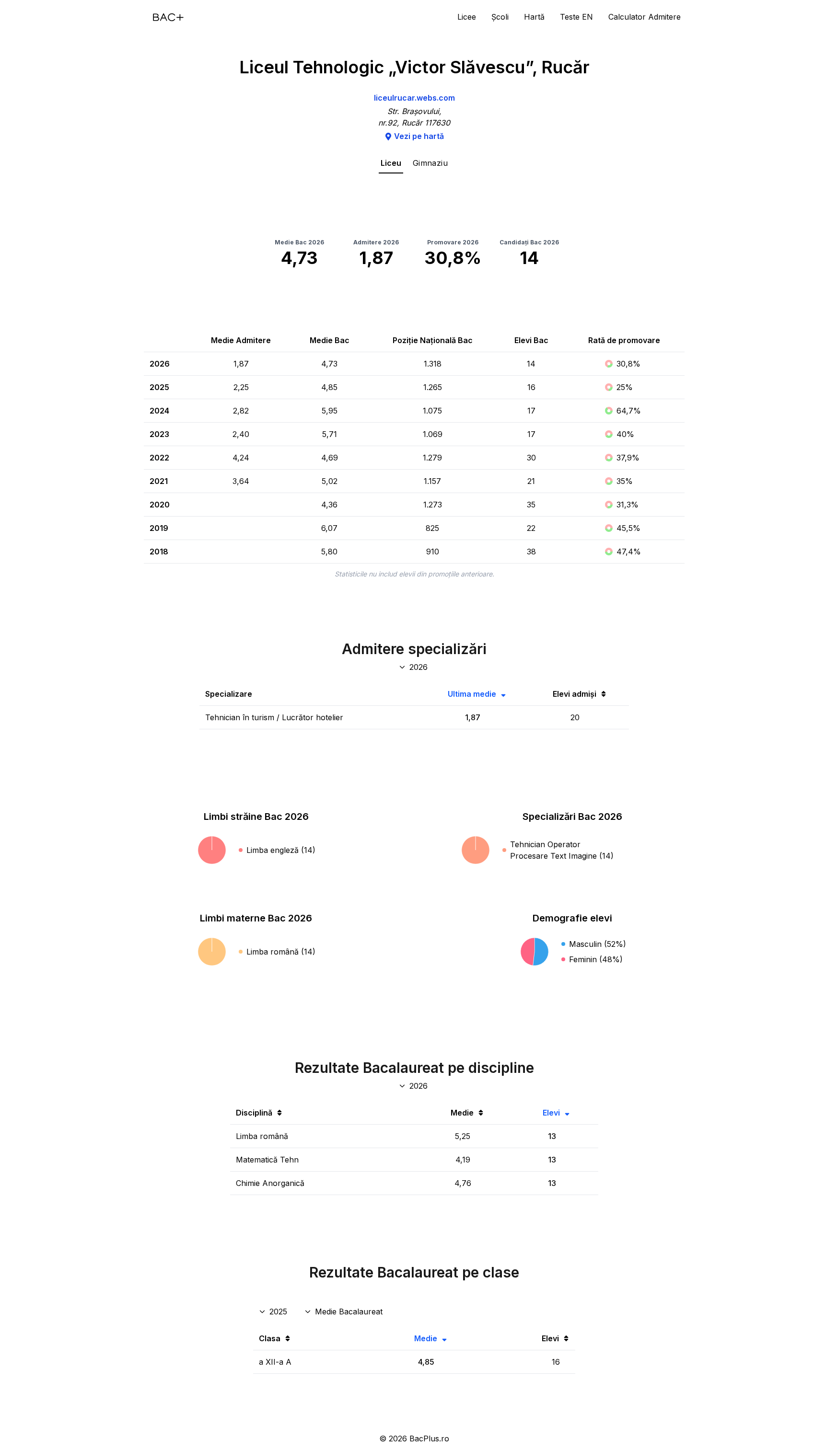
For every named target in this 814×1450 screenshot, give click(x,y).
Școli (500, 17)
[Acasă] (168, 17)
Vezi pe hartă (419, 136)
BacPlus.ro (429, 1438)
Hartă (534, 17)
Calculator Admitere (644, 17)
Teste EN (576, 17)
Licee (466, 17)
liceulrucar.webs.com (414, 98)
